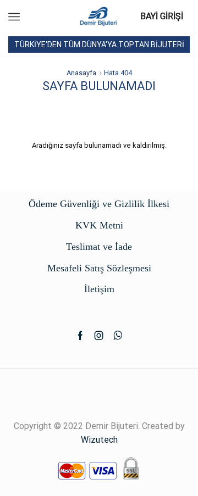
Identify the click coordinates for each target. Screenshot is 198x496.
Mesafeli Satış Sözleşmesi (99, 268)
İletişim (99, 288)
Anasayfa (81, 73)
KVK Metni (99, 225)
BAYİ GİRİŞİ (161, 16)
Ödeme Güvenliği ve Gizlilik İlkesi (99, 203)
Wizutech (99, 439)
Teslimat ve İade (99, 246)
